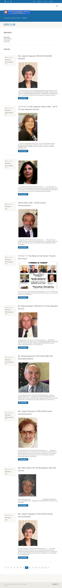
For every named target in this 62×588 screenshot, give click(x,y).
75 (20, 567)
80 (36, 567)
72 (11, 567)
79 (32, 567)
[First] (5, 567)
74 (17, 567)
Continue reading (22, 98)
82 (42, 567)
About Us (39, 1)
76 (23, 567)
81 (39, 567)
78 (29, 567)
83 (45, 567)
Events (45, 1)
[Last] (48, 567)
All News (9, 59)
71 (8, 567)
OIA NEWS (51, 1)
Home (34, 1)
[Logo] (17, 12)
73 (14, 567)
